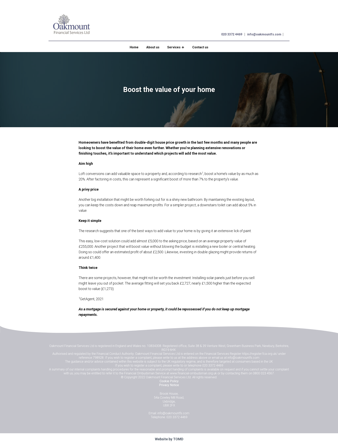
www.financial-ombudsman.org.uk (193, 373)
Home (134, 47)
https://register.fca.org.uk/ (259, 354)
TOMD (178, 439)
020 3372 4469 (231, 34)
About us (152, 47)
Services (174, 47)
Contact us (200, 47)
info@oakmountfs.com (264, 34)
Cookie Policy (169, 381)
